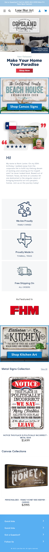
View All (44, 369)
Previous (2, 45)
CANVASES (24, 82)
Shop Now (24, 330)
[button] (4, 10)
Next (47, 45)
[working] (24, 96)
